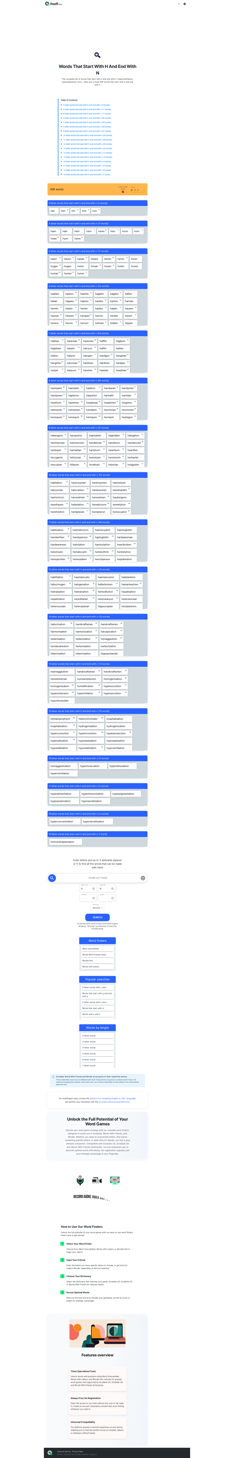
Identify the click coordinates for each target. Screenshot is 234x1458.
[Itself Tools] (97, 1190)
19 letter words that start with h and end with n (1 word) (86, 174)
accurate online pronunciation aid (114, 1102)
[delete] (143, 878)
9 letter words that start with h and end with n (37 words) (87, 131)
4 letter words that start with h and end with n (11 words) (87, 109)
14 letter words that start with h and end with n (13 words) (87, 152)
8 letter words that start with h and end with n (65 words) (87, 126)
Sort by (133, 187)
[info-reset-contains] (94, 898)
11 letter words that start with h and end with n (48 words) (87, 139)
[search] (52, 878)
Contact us (93, 1454)
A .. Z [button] (136, 190)
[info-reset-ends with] (112, 889)
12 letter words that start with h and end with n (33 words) (87, 144)
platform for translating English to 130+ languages (113, 1098)
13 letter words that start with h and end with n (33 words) (87, 148)
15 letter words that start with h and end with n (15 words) (87, 157)
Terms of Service (64, 1451)
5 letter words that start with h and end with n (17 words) (87, 113)
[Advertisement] (117, 26)
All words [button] (96, 908)
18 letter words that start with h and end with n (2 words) (87, 170)
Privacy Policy (77, 1451)
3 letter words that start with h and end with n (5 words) (86, 104)
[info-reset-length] (112, 898)
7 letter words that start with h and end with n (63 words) (87, 122)
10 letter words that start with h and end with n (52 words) (87, 135)
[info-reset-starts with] (94, 889)
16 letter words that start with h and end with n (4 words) (87, 161)
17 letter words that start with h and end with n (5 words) (87, 165)
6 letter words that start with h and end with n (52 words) (87, 118)
